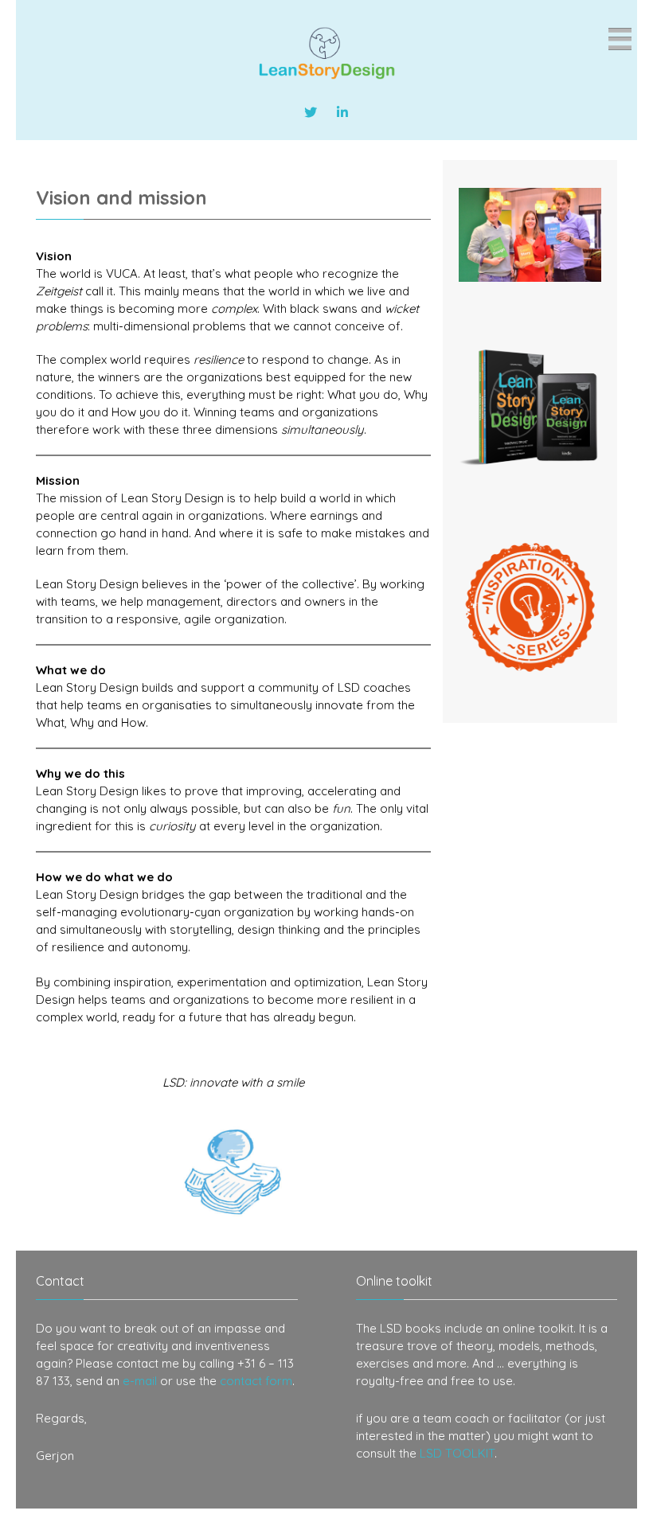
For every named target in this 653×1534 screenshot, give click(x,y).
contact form (256, 1380)
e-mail (140, 1380)
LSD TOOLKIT (457, 1453)
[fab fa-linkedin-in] (342, 112)
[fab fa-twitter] (310, 112)
